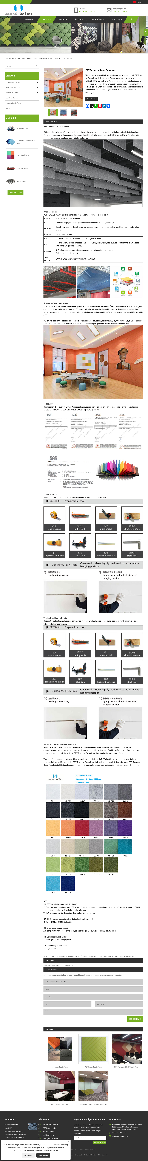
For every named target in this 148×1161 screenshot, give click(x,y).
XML (81, 1149)
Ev (15, 19)
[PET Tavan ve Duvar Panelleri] (53, 112)
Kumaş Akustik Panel (13, 103)
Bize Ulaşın (117, 19)
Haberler (63, 19)
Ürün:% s (47, 19)
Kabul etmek (43, 1155)
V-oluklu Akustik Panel (60, 1067)
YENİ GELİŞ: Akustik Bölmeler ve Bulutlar (26, 1125)
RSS (76, 1149)
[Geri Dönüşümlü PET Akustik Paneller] (93, 1086)
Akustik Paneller (12, 93)
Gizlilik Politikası (51, 1151)
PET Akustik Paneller (13, 82)
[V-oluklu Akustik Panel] (60, 1049)
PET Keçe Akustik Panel (93, 1067)
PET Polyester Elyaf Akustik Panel (126, 1067)
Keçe (8, 108)
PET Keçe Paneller (25, 59)
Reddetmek (28, 1155)
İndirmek (79, 19)
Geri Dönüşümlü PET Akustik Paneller (93, 1104)
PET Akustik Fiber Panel (60, 1104)
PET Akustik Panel (40, 59)
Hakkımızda (29, 19)
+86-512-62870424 (87, 11)
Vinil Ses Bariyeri (12, 98)
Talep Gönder (97, 19)
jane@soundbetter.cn (121, 11)
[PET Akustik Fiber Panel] (60, 1086)
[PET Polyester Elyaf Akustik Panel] (126, 1049)
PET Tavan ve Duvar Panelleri (61, 59)
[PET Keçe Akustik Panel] (93, 1049)
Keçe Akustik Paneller (51, 965)
